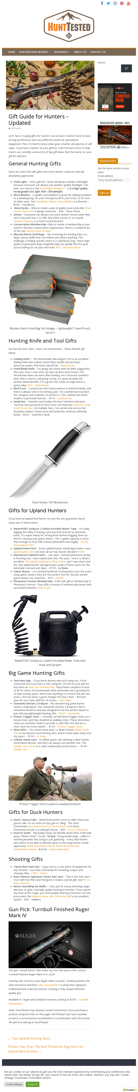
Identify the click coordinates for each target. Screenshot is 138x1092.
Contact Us (98, 51)
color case (44, 985)
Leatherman (65, 398)
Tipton (43, 873)
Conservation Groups (38, 230)
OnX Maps (65, 700)
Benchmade (67, 365)
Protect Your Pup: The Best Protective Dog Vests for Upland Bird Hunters (46, 1049)
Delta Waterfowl (59, 849)
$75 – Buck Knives (38, 385)
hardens (55, 985)
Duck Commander (78, 829)
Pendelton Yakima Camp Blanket (54, 201)
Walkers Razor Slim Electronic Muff (52, 896)
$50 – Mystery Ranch (68, 247)
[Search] (126, 68)
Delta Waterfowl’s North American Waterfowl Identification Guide (46, 847)
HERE (81, 551)
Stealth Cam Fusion (25, 746)
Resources (61, 51)
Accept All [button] (32, 1084)
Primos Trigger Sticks (70, 726)
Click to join (44, 587)
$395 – (63, 713)
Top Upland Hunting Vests (29, 1038)
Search (101, 62)
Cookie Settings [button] (14, 1084)
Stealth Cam (20, 749)
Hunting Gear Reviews (33, 51)
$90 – (36, 873)
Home (11, 51)
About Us (80, 51)
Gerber (60, 578)
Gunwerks (74, 713)
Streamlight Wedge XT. (53, 188)
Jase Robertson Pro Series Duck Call (49, 826)
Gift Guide (16, 128)
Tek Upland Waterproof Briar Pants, (45, 561)
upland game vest (24, 551)
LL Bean (41, 736)
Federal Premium (23, 221)
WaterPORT (27, 545)
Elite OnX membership (42, 687)
